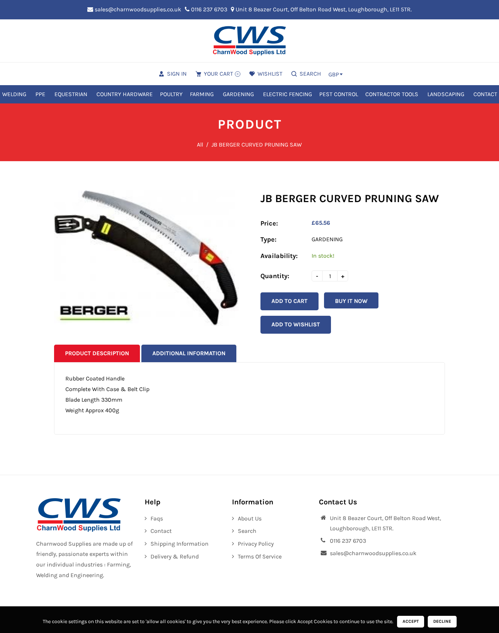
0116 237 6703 (208, 9)
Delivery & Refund (175, 556)
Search (247, 530)
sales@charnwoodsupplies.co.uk (137, 9)
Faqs (157, 518)
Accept (411, 621)
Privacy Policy (256, 543)
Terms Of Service (260, 556)
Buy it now (351, 300)
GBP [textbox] (333, 74)
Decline (442, 621)
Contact (161, 530)
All (200, 144)
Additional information (188, 353)
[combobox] (335, 74)
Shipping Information (180, 543)
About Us (250, 518)
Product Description (97, 353)
